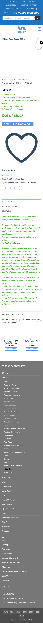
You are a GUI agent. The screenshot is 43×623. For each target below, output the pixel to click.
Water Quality (31, 183)
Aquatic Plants (9, 415)
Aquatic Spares (10, 418)
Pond (6, 456)
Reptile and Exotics (10, 518)
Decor (6, 425)
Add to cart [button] (11, 349)
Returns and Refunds (11, 562)
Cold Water (6, 486)
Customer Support (29, 5)
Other (4, 513)
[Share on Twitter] (12, 188)
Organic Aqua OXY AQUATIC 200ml (11, 342)
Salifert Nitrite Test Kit (32, 342)
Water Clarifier (20, 183)
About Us (8, 13)
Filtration (7, 439)
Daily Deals (6, 491)
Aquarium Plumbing (11, 388)
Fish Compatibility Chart (12, 598)
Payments (6, 549)
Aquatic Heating (10, 405)
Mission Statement (10, 558)
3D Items (5, 373)
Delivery (5, 580)
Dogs (4, 495)
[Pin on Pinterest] (20, 188)
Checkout (32, 2)
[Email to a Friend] (16, 188)
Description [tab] (7, 202)
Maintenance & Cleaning (13, 445)
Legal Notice (7, 576)
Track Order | (31, 9)
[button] (3, 29)
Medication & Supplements (14, 452)
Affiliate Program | (14, 9)
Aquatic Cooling (10, 392)
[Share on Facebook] (8, 188)
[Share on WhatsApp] (4, 188)
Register (17, 2)
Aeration (7, 382)
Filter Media (8, 435)
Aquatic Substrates (11, 422)
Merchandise (7, 504)
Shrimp (12, 179)
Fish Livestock (8, 500)
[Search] (37, 18)
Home (4, 79)
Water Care (23, 79)
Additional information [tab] (12, 206)
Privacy (5, 545)
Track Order (7, 554)
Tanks (6, 462)
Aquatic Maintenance (12, 412)
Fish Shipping (8, 594)
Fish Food (8, 442)
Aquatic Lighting (10, 408)
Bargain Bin (7, 478)
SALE (4, 522)
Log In (8, 2)
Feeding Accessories (12, 432)
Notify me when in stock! (17, 124)
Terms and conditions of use (14, 571)
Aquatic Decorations (12, 395)
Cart (24, 2)
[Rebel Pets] (21, 29)
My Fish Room (8, 509)
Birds (4, 482)
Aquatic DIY (8, 398)
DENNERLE (10, 183)
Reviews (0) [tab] (6, 211)
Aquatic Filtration (11, 402)
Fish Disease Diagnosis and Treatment (18, 603)
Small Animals (8, 527)
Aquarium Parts (10, 385)
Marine (6, 449)
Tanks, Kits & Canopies (13, 466)
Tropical (5, 531)
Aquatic (12, 79)
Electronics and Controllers (14, 429)
